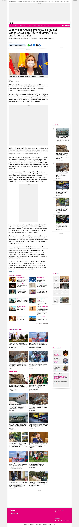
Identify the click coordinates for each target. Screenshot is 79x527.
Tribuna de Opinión (57, 347)
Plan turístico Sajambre (26, 1)
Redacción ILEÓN (12, 348)
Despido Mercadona (50, 1)
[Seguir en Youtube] (63, 520)
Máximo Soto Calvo (57, 370)
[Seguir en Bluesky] (55, 520)
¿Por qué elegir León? (58, 373)
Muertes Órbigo (31, 1)
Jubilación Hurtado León (60, 1)
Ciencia (29, 25)
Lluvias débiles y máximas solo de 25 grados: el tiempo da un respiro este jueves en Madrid (56, 286)
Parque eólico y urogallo (37, 1)
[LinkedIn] (39, 45)
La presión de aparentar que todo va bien (57, 352)
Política (16, 25)
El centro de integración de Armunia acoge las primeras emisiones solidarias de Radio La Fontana (38, 464)
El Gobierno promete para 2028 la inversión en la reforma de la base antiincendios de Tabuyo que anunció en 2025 (37, 387)
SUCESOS (54, 1)
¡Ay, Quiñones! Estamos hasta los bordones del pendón (57, 367)
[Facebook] (31, 45)
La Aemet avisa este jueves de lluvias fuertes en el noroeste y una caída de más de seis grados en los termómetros (61, 292)
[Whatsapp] (29, 45)
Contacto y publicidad (51, 524)
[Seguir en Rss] (68, 520)
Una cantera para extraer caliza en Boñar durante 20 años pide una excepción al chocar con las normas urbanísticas (18, 365)
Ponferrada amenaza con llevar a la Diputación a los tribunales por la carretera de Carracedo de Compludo (38, 445)
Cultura (20, 25)
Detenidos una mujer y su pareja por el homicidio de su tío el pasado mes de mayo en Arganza (38, 484)
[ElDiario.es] (66, 25)
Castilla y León (46, 25)
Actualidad (12, 25)
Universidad (34, 25)
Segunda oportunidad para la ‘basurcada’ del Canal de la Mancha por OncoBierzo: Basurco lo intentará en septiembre (38, 345)
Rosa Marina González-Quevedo (57, 355)
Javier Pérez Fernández (56, 362)
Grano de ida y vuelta (19, 1)
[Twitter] (37, 45)
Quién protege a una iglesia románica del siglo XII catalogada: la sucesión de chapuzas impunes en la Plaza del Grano (18, 387)
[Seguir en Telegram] (60, 520)
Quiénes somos (26, 524)
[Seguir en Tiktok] (65, 520)
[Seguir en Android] (55, 511)
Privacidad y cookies (38, 524)
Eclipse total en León (66, 1)
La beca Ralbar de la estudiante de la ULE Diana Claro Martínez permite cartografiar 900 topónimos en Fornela (38, 365)
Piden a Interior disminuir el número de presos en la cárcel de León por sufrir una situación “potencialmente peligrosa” (17, 406)
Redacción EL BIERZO (33, 348)
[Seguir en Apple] (56, 511)
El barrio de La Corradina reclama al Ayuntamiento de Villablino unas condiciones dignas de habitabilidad (18, 445)
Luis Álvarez (11, 447)
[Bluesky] (34, 45)
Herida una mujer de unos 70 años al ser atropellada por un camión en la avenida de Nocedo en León (38, 425)
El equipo (32, 524)
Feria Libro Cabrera (44, 1)
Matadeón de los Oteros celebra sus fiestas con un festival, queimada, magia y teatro (62, 225)
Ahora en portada (13, 371)
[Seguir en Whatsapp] (67, 520)
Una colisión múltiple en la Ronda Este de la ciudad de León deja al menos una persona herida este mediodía (17, 426)
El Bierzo (40, 25)
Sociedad (25, 25)
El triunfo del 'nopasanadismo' (57, 359)
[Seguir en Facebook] (58, 520)
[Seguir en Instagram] (61, 520)
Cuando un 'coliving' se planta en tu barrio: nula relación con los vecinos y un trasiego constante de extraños (56, 300)
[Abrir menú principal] (69, 22)
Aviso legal (45, 524)
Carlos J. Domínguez (12, 390)
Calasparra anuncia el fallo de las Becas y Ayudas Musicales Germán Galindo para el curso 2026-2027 (56, 279)
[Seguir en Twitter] (57, 520)
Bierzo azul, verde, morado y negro (60, 381)
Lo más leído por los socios (15, 329)
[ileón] (17, 510)
